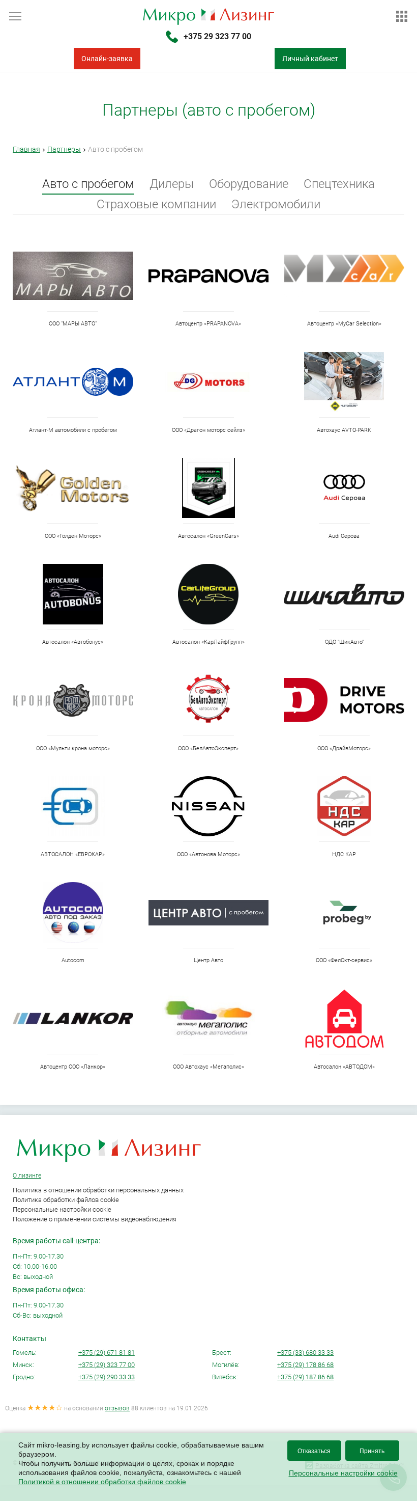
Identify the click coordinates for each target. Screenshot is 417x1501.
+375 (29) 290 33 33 (106, 1377)
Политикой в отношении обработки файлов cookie (102, 1482)
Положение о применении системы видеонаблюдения (94, 1219)
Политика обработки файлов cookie (66, 1200)
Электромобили (275, 204)
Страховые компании (156, 204)
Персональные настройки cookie (62, 1209)
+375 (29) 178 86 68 (305, 1365)
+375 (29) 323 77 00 (106, 1365)
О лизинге (27, 1175)
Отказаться (314, 1451)
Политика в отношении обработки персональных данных (98, 1190)
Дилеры (172, 184)
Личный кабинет (310, 58)
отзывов (117, 1408)
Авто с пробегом (88, 184)
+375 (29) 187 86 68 (305, 1377)
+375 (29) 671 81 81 (106, 1352)
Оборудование (248, 184)
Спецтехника (339, 184)
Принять (372, 1451)
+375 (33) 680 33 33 (305, 1352)
